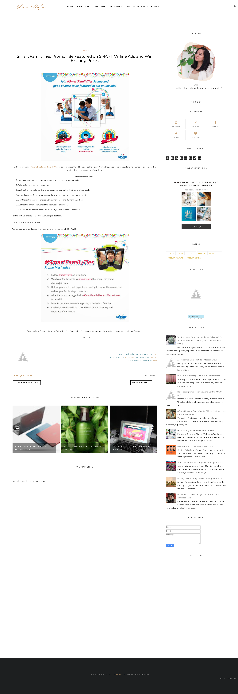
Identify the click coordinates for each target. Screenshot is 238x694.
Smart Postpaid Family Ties (44, 167)
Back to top (227, 679)
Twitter (154, 357)
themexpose (119, 674)
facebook (215, 126)
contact (156, 6)
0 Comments (151, 375)
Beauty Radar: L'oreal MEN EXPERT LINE (195, 446)
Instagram (176, 126)
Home (70, 6)
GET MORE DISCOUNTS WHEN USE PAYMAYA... (82, 448)
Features (100, 6)
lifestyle (191, 253)
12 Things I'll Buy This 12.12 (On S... (131, 448)
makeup (201, 253)
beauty (171, 253)
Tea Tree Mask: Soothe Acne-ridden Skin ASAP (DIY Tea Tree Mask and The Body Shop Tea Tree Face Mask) (200, 340)
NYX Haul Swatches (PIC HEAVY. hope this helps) (198, 376)
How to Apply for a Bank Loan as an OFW (195, 430)
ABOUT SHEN (84, 6)
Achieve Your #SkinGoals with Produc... (33, 448)
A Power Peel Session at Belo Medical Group (197, 360)
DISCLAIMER (115, 6)
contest (85, 50)
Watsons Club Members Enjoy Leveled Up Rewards (200, 462)
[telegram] (21, 375)
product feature (175, 258)
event (180, 253)
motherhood (214, 253)
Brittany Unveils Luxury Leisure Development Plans (199, 478)
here (155, 354)
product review (194, 258)
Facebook (130, 357)
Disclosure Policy (136, 6)
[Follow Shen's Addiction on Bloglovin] (196, 318)
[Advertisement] (132, 17)
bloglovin (195, 137)
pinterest (195, 126)
